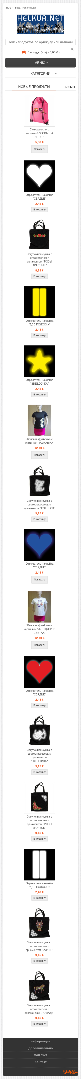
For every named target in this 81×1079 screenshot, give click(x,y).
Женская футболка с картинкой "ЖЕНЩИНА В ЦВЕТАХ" (39, 629)
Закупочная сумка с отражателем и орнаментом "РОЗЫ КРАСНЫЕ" (39, 260)
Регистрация (29, 7)
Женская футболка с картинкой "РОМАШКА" (39, 441)
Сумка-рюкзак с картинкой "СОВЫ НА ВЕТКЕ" (39, 133)
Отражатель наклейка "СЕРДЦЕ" (39, 196)
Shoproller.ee (70, 1072)
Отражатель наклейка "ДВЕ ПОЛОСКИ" (39, 322)
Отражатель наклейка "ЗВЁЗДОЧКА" (39, 381)
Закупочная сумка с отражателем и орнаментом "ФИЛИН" (39, 946)
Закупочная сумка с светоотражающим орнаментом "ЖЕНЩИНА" (39, 755)
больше (70, 87)
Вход (17, 7)
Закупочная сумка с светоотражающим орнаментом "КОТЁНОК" (39, 504)
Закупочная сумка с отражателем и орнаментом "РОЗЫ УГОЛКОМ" (39, 822)
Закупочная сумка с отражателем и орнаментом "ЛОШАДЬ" (40, 1009)
